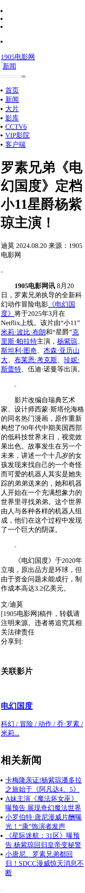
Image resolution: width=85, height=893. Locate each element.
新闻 (12, 99)
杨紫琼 (67, 341)
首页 (12, 90)
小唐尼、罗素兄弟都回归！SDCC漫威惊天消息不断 (44, 863)
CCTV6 (16, 126)
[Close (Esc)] (2, 890)
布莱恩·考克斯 (35, 360)
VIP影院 (17, 135)
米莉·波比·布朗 (23, 332)
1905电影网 (18, 57)
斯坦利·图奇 (19, 350)
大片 (12, 108)
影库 (12, 118)
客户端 (15, 144)
